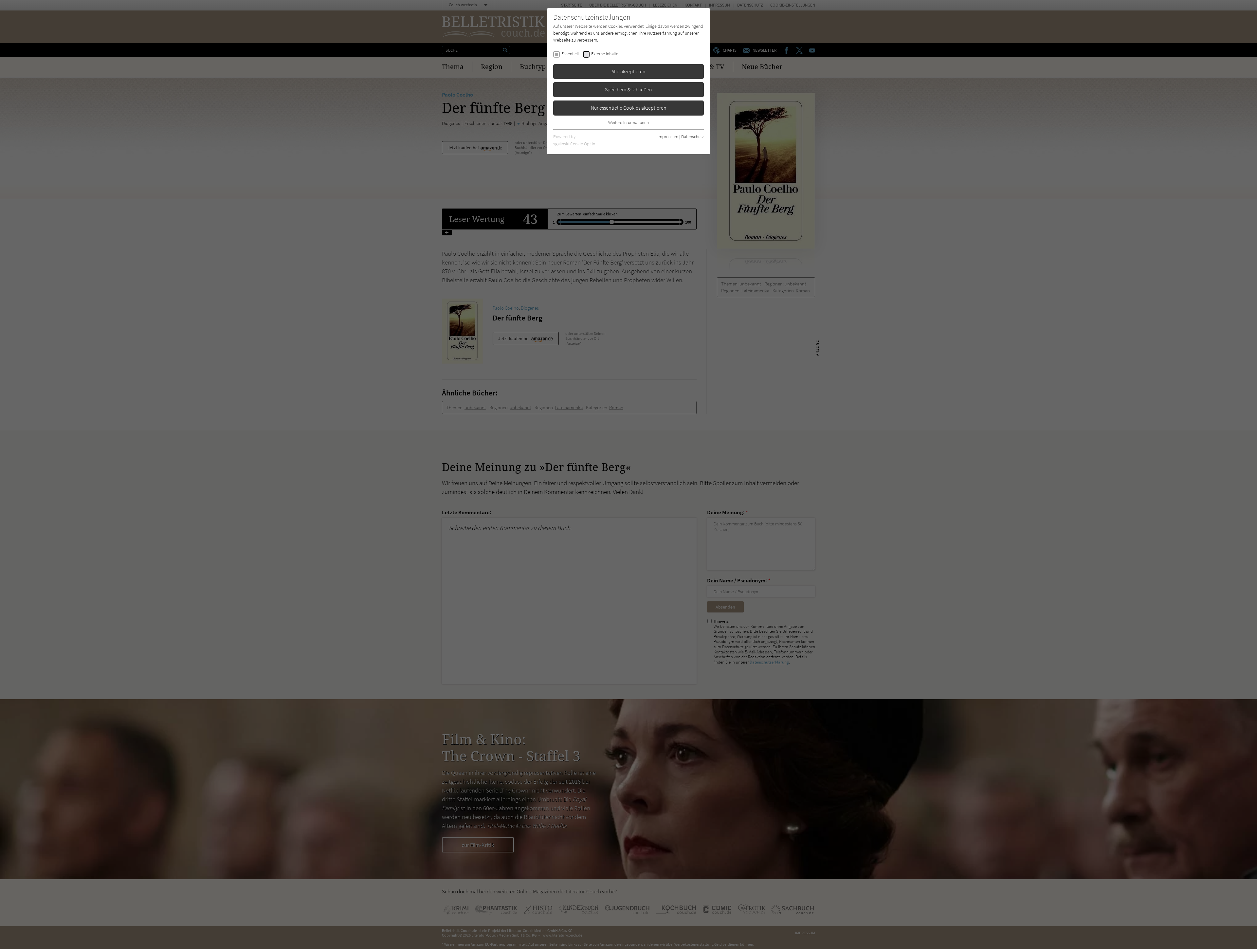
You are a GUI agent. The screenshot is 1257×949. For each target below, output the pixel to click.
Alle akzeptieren (628, 71)
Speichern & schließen (628, 89)
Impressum (668, 136)
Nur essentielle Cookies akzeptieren (628, 107)
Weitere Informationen (628, 122)
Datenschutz (692, 136)
